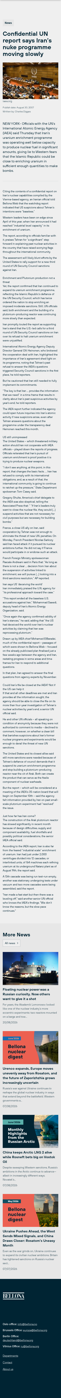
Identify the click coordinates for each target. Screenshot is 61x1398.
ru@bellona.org (30, 1346)
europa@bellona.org (35, 1330)
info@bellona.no (27, 1324)
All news (10, 943)
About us (8, 1369)
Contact (7, 1362)
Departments (10, 1355)
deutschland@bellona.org (18, 1340)
